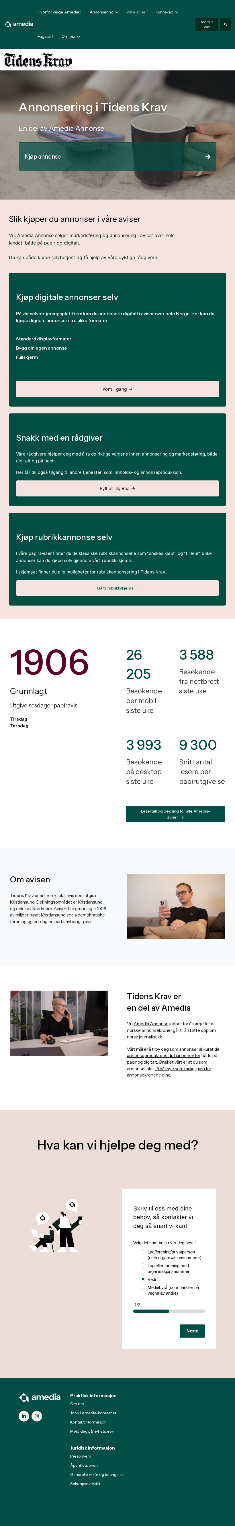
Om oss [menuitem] (77, 1403)
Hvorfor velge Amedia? (59, 12)
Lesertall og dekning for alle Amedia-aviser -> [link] (175, 814)
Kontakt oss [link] (207, 24)
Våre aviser (136, 12)
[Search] (225, 24)
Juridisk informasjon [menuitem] (92, 1448)
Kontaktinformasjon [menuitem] (88, 1422)
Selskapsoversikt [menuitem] (85, 1483)
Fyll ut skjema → (117, 488)
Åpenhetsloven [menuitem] (84, 1465)
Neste (192, 1330)
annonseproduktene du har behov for (163, 1055)
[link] (19, 24)
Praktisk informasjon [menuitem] (93, 1395)
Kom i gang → (118, 389)
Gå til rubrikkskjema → (117, 588)
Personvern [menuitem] (80, 1456)
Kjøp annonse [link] (43, 156)
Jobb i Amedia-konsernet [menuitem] (93, 1413)
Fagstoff (45, 36)
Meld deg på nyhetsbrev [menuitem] (92, 1431)
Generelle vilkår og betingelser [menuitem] (97, 1474)
